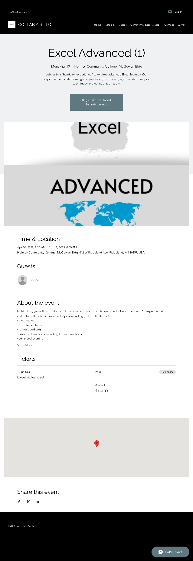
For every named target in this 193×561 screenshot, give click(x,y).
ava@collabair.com (18, 12)
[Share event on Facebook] (19, 501)
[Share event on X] (28, 501)
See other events (96, 104)
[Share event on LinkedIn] (37, 501)
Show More (24, 345)
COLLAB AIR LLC (34, 24)
